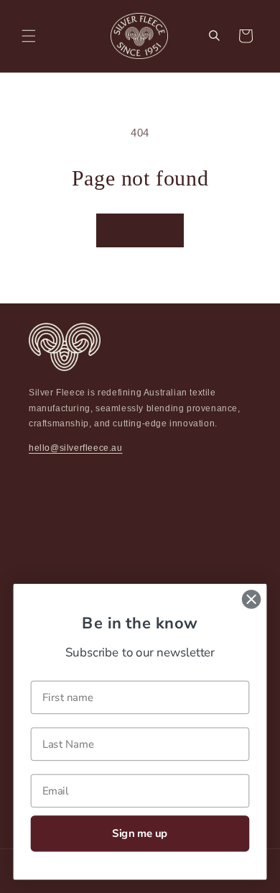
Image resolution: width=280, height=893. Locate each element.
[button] (29, 36)
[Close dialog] (251, 599)
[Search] (214, 36)
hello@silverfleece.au (76, 448)
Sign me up (139, 833)
